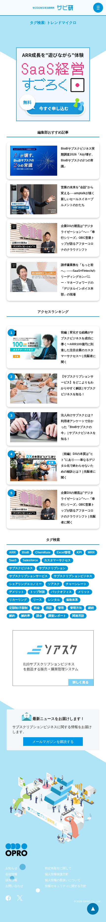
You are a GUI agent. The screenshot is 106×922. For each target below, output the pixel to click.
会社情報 (11, 874)
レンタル (54, 599)
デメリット (16, 592)
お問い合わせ (14, 886)
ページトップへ (93, 909)
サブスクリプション (52, 568)
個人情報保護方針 (57, 874)
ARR (12, 552)
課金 (39, 615)
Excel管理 (64, 552)
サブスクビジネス (21, 568)
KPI (79, 552)
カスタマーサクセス (57, 560)
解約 (12, 615)
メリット (84, 592)
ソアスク (54, 584)
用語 (49, 608)
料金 (37, 608)
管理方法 (76, 608)
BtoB (25, 552)
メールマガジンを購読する (53, 742)
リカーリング (18, 599)
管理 (61, 608)
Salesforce (30, 560)
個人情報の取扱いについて (62, 880)
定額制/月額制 (18, 608)
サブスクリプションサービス (28, 576)
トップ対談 (37, 592)
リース (37, 599)
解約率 (25, 615)
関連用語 (78, 615)
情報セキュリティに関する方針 (65, 886)
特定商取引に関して (58, 868)
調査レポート (57, 615)
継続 (91, 608)
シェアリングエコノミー (25, 584)
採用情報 (11, 880)
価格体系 (72, 599)
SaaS (13, 560)
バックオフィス (61, 592)
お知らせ (11, 868)
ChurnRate (43, 552)
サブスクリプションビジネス (73, 576)
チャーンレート (76, 584)
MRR (91, 552)
